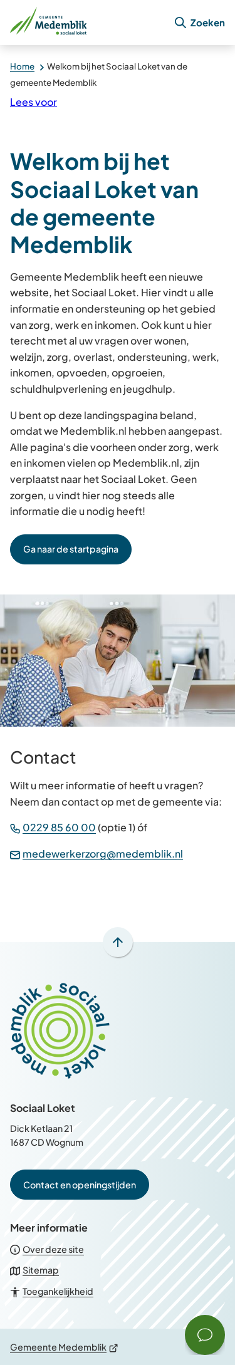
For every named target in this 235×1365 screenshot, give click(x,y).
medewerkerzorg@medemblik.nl (103, 853)
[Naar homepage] (86, 22)
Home (22, 66)
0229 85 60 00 (59, 827)
